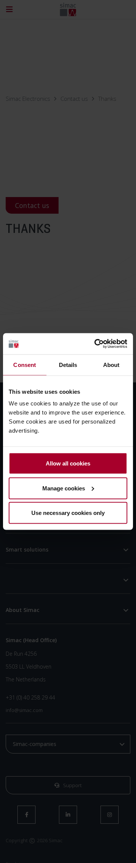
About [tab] (111, 364)
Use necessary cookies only (68, 513)
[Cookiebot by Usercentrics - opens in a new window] (96, 344)
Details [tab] (68, 364)
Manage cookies (63, 488)
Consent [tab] (24, 364)
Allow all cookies (68, 463)
